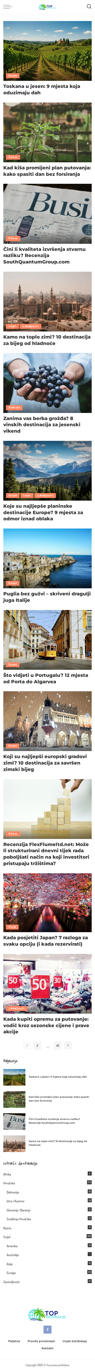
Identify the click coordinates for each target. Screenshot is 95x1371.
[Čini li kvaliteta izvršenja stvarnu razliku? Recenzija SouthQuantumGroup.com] (47, 213)
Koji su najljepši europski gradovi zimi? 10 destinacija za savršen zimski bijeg (45, 762)
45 (57, 1045)
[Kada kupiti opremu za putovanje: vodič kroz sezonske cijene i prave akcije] (47, 983)
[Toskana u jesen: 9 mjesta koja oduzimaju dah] (47, 50)
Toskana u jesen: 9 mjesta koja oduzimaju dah (58, 1076)
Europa (13, 76)
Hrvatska (14, 407)
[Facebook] (47, 1330)
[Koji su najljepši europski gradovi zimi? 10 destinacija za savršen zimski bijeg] (47, 720)
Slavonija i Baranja (18, 1210)
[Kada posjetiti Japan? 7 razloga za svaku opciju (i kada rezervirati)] (47, 902)
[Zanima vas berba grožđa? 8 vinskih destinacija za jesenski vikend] (47, 382)
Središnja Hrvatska (19, 1219)
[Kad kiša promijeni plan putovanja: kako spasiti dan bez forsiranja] (47, 132)
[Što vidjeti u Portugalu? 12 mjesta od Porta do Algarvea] (47, 639)
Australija (13, 1255)
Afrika (7, 1174)
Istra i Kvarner (16, 1201)
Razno (13, 157)
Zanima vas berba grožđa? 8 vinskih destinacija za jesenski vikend (41, 424)
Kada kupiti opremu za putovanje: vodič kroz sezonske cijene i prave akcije (46, 1025)
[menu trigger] (8, 6)
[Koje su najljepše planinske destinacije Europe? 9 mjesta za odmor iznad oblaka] (47, 470)
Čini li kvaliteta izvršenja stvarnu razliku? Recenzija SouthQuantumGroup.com (44, 255)
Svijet (12, 326)
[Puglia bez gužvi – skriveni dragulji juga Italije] (47, 558)
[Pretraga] (89, 6)
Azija (12, 927)
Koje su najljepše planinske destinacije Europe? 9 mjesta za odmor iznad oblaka (43, 512)
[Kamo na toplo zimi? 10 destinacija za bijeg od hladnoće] (47, 301)
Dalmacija (13, 1192)
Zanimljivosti (31, 326)
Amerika (12, 1246)
